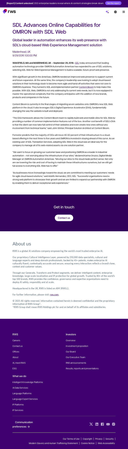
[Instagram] (114, 424)
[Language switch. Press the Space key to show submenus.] (115, 11)
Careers (16, 340)
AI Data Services (20, 387)
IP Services (17, 410)
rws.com (54, 295)
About (15, 357)
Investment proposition (77, 345)
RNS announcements (76, 362)
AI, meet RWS (19, 362)
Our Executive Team (75, 357)
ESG (14, 368)
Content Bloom (86, 87)
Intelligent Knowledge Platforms (27, 382)
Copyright (88, 438)
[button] (9, 11)
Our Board (71, 351)
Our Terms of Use (71, 438)
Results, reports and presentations (82, 368)
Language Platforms (22, 393)
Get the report (113, 3)
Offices (15, 351)
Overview (70, 340)
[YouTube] (108, 424)
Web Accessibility (106, 443)
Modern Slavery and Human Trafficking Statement (53, 443)
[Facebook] (102, 424)
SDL (77, 62)
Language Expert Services (25, 398)
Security (110, 438)
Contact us (17, 345)
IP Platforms (18, 404)
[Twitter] (91, 424)
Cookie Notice (88, 443)
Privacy (98, 438)
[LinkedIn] (97, 424)
